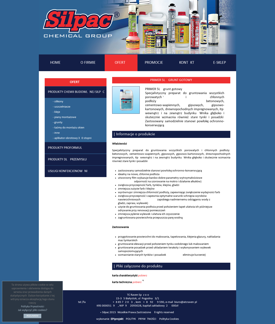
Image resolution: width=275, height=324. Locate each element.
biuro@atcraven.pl (185, 302)
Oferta (121, 63)
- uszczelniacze (61, 106)
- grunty (57, 122)
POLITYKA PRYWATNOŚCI (141, 319)
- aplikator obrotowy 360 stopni (72, 138)
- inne (56, 132)
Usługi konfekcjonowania (68, 171)
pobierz (142, 275)
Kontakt (186, 63)
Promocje (154, 63)
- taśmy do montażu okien (68, 127)
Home (55, 63)
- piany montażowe (64, 117)
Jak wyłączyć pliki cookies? (32, 310)
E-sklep (219, 63)
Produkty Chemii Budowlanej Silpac (76, 92)
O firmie (88, 63)
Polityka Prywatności (32, 306)
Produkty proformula (66, 148)
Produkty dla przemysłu (67, 159)
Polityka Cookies (169, 319)
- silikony (58, 101)
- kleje (56, 112)
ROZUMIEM (32, 316)
